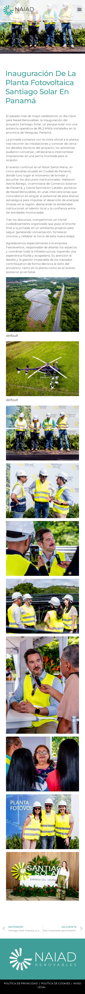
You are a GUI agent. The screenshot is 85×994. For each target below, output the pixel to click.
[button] (79, 9)
